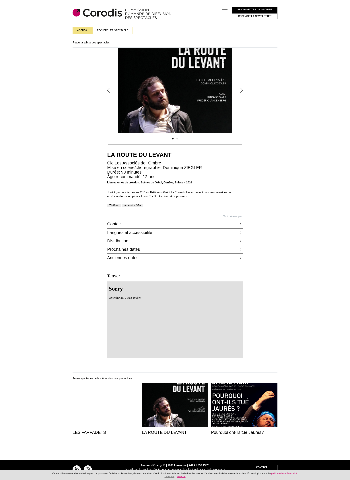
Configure (169, 476)
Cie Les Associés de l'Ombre (134, 163)
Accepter (181, 476)
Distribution (117, 241)
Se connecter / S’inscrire (254, 9)
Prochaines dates (123, 249)
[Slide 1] (173, 138)
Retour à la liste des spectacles (91, 42)
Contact (114, 224)
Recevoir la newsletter (254, 16)
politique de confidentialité (284, 473)
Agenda (82, 30)
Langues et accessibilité (129, 232)
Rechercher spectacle (112, 30)
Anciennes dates (123, 258)
